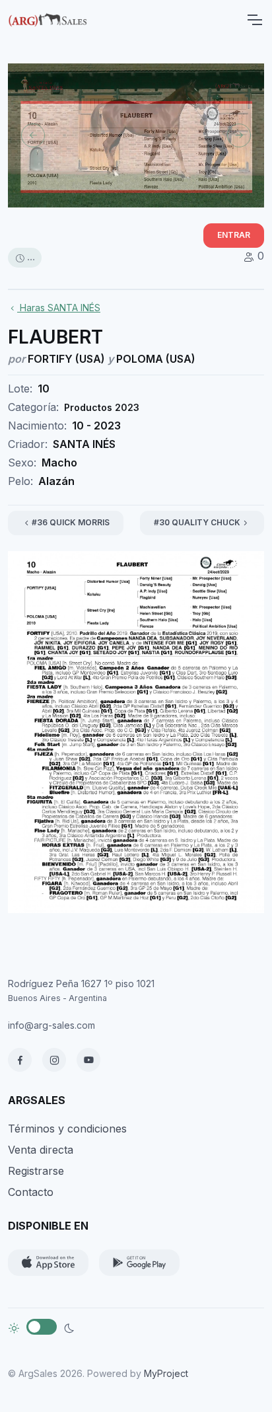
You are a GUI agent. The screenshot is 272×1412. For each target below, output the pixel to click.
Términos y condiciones (67, 1128)
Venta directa (40, 1149)
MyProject (166, 1373)
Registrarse (36, 1170)
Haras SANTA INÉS (58, 307)
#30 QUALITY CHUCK (197, 522)
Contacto (30, 1192)
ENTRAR (233, 235)
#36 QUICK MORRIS (71, 522)
